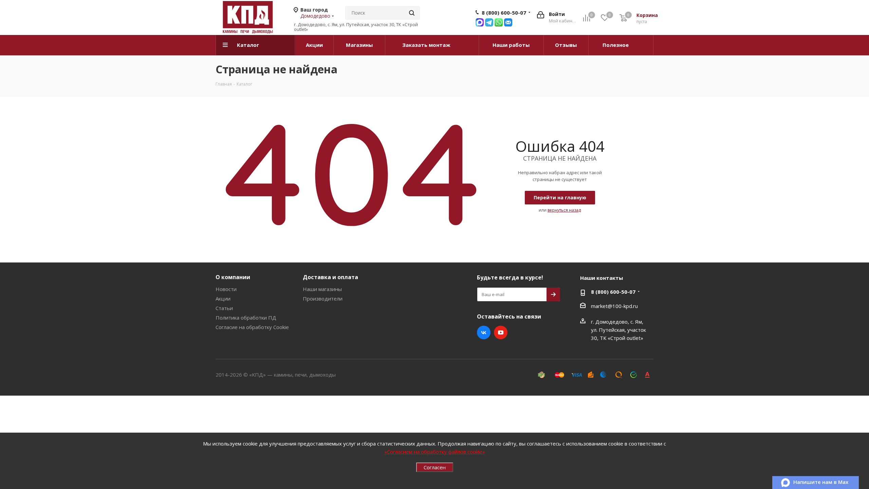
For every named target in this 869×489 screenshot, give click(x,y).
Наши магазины (322, 289)
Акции (223, 298)
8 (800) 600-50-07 (504, 13)
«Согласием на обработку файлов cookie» (434, 451)
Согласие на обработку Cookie (252, 327)
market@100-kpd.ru (614, 306)
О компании (233, 277)
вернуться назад (564, 210)
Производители (323, 298)
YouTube (500, 332)
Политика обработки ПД (246, 317)
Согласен (435, 467)
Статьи (224, 308)
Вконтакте (484, 332)
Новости (226, 289)
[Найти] (412, 13)
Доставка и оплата (330, 277)
